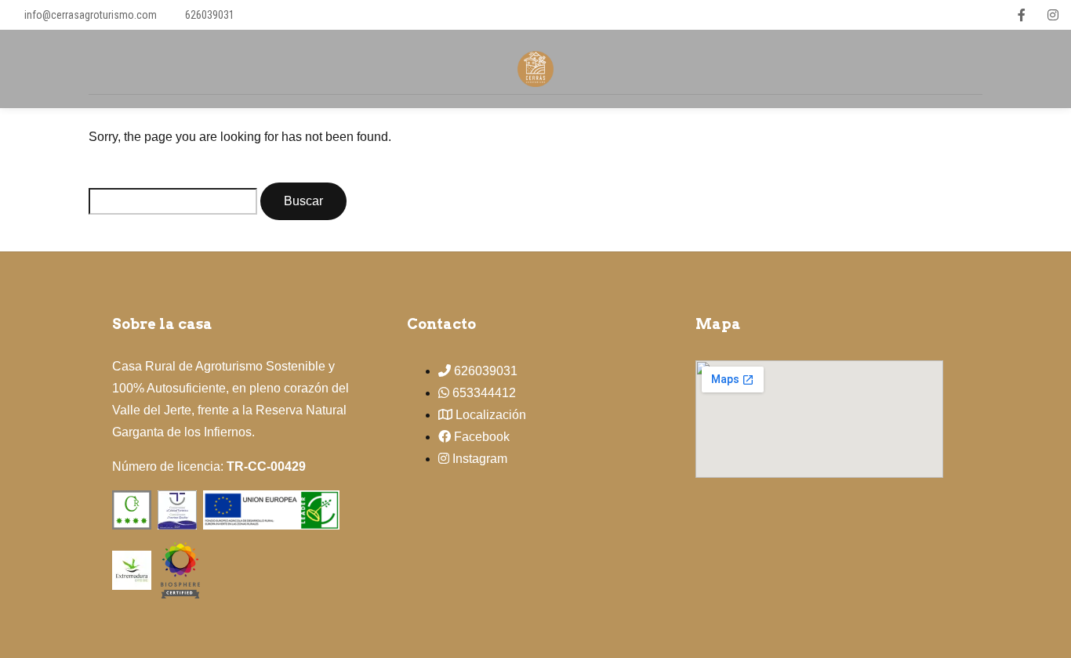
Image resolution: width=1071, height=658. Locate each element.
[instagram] (1053, 15)
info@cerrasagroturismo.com (90, 15)
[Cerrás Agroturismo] (180, 569)
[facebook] (1021, 15)
